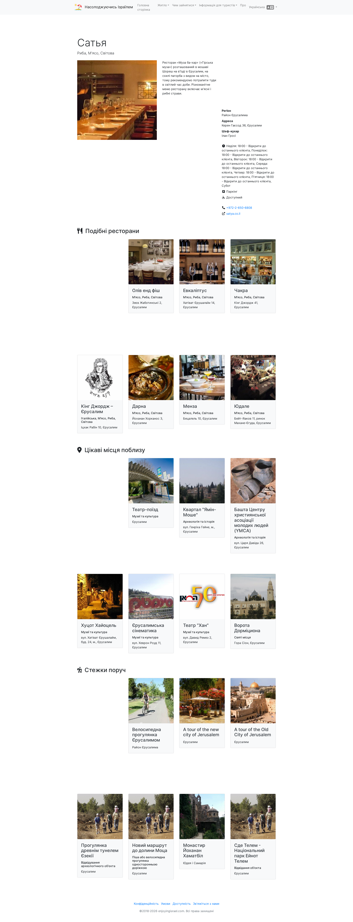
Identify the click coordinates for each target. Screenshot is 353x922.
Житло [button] (162, 5)
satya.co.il (233, 213)
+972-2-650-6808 (239, 208)
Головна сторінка (143, 7)
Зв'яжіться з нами (206, 903)
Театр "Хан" (196, 625)
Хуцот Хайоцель (98, 625)
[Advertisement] (176, 25)
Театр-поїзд (145, 509)
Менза (190, 406)
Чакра (241, 290)
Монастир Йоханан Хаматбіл (194, 851)
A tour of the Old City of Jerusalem (252, 732)
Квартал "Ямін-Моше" (199, 512)
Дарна (139, 406)
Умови (165, 903)
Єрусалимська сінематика (148, 628)
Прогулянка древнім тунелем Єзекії (99, 851)
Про (243, 5)
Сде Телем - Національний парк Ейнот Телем (249, 853)
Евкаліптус (195, 290)
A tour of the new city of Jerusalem (201, 732)
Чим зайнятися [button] (183, 5)
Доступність (182, 903)
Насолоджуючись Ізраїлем (109, 7)
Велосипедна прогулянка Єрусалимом (146, 735)
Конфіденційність (146, 903)
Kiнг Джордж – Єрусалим (97, 409)
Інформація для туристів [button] (217, 5)
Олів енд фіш (146, 290)
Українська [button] (258, 7)
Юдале (241, 406)
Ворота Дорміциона (247, 628)
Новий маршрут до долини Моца (149, 848)
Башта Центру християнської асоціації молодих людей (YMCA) (251, 520)
